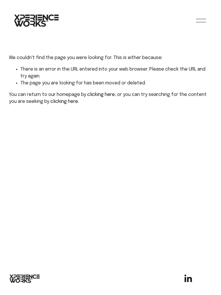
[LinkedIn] (188, 278)
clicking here (101, 94)
